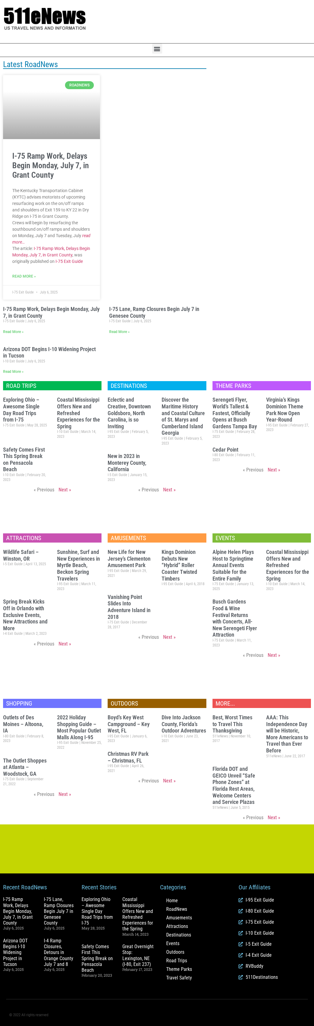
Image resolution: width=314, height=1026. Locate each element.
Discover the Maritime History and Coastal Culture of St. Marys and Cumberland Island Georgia (183, 416)
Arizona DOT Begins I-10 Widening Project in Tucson (15, 952)
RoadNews (176, 909)
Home (172, 900)
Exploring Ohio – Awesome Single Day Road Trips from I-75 (21, 409)
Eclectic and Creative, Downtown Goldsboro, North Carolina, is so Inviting (129, 412)
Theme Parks (179, 969)
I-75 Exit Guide (69, 261)
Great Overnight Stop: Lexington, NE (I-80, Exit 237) (138, 955)
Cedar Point (225, 449)
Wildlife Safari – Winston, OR (21, 555)
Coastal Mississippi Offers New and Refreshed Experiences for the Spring (78, 412)
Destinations (178, 935)
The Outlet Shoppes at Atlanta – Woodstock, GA (25, 767)
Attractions (177, 926)
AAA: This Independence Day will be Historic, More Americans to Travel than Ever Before (287, 734)
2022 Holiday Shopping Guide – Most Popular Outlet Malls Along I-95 (79, 727)
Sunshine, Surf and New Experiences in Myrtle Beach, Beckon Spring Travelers (78, 565)
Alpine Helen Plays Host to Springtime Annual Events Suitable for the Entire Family (233, 565)
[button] (157, 49)
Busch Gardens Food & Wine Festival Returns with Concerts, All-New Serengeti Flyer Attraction (235, 618)
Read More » (24, 276)
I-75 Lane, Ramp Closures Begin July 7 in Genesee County (59, 911)
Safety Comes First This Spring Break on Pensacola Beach (24, 459)
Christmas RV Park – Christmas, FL (128, 757)
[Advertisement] (209, 21)
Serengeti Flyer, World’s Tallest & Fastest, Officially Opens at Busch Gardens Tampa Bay (235, 412)
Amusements (179, 918)
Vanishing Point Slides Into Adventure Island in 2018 (129, 607)
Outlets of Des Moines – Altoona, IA (23, 724)
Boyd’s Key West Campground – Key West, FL (129, 724)
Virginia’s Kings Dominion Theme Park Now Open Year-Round (284, 409)
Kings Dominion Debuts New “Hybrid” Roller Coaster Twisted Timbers (179, 565)
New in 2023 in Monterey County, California (127, 462)
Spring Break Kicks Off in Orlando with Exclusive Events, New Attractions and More (25, 614)
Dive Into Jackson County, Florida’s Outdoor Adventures (184, 724)
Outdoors (175, 952)
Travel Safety (179, 978)
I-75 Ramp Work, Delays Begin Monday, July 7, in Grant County (50, 165)
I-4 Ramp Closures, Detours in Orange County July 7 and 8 (58, 952)
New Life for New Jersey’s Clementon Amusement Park (129, 558)
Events (172, 943)
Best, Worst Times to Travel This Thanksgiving (232, 724)
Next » (65, 490)
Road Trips (176, 961)
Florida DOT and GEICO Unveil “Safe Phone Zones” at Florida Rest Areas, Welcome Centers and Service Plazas (234, 785)
